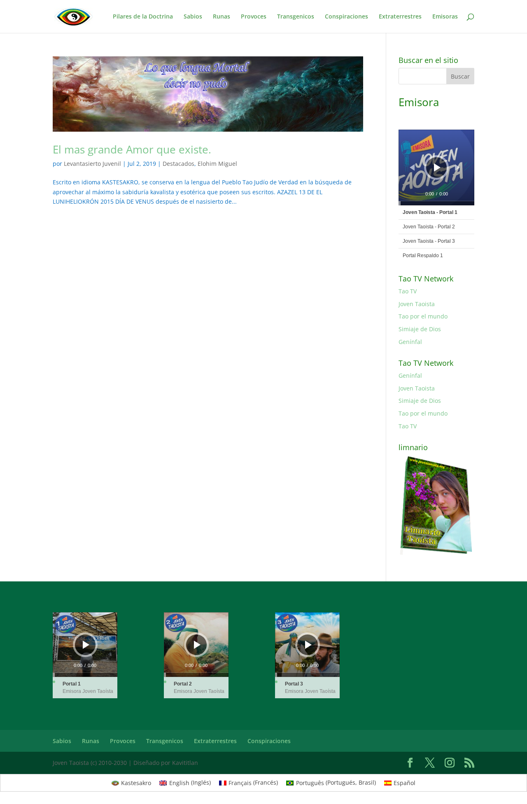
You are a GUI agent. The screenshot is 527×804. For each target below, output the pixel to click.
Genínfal (410, 342)
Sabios (193, 17)
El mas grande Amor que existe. (132, 149)
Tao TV (408, 291)
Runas (221, 17)
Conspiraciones (346, 17)
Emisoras (445, 17)
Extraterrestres (400, 17)
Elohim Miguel (217, 163)
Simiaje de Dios (420, 329)
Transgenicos (295, 17)
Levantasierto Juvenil (92, 163)
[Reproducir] (437, 167)
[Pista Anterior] (412, 167)
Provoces (253, 17)
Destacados (178, 163)
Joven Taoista (417, 304)
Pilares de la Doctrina (143, 17)
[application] (436, 167)
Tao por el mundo (423, 316)
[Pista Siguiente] (457, 167)
